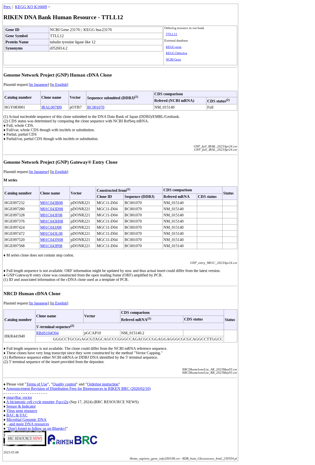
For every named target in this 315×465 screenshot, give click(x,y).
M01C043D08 (51, 209)
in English (59, 84)
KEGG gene (174, 47)
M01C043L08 (51, 233)
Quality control (64, 384)
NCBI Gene (173, 59)
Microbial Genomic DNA (26, 419)
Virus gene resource (21, 411)
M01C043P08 (51, 246)
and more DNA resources (29, 424)
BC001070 (95, 107)
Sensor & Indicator (21, 406)
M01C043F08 (51, 215)
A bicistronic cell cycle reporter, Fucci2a (37, 402)
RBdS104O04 (47, 333)
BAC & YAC (17, 415)
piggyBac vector (19, 397)
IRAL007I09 (51, 107)
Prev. (7, 7)
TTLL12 (171, 34)
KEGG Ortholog (176, 53)
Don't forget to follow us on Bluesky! (37, 428)
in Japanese (39, 84)
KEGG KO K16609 (31, 7)
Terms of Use (36, 384)
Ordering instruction (102, 384)
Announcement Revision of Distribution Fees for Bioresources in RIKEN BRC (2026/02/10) (78, 388)
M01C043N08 (51, 240)
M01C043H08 (51, 221)
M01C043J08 (51, 227)
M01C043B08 (51, 203)
